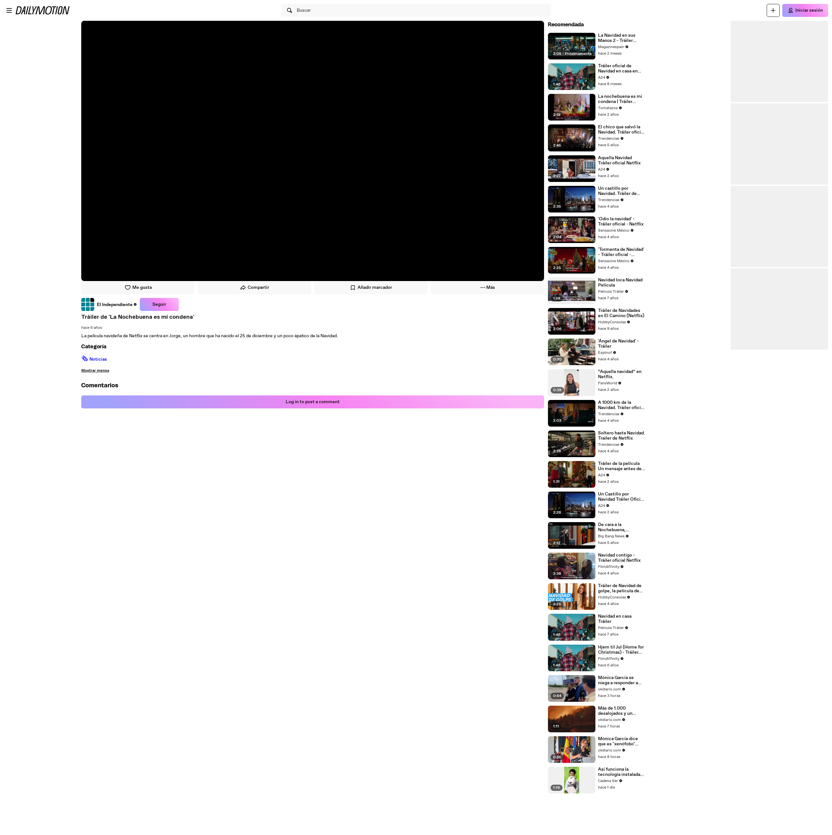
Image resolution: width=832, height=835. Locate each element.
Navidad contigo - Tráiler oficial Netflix (619, 558)
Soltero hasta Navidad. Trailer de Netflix (621, 435)
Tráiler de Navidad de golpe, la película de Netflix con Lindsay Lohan (620, 588)
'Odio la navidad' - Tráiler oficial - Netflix (621, 221)
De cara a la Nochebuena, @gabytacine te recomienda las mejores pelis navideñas (614, 527)
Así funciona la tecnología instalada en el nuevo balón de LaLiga (619, 772)
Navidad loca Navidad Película (620, 282)
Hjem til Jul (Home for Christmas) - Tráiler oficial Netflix (621, 650)
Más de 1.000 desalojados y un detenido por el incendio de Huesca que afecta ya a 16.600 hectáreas (621, 711)
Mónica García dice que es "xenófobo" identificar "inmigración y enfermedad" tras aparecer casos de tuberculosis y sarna (619, 741)
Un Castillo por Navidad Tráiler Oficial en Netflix (621, 497)
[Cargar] (773, 10)
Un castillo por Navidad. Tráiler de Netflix (617, 191)
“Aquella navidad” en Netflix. (620, 374)
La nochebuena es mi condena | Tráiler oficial (620, 99)
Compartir (258, 287)
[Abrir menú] (9, 10)
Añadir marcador (375, 287)
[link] (109, 304)
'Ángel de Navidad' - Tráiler (618, 344)
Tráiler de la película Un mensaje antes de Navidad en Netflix (620, 466)
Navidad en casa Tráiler (614, 619)
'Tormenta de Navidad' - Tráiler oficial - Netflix (621, 252)
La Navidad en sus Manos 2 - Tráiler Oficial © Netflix (616, 38)
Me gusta (142, 287)
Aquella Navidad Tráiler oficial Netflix (619, 160)
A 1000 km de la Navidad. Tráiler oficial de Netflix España (621, 405)
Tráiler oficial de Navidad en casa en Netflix (618, 68)
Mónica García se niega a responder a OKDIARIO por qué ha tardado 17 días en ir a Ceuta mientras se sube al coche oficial (620, 680)
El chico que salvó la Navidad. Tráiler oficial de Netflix (621, 129)
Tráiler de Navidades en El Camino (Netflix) (621, 313)
